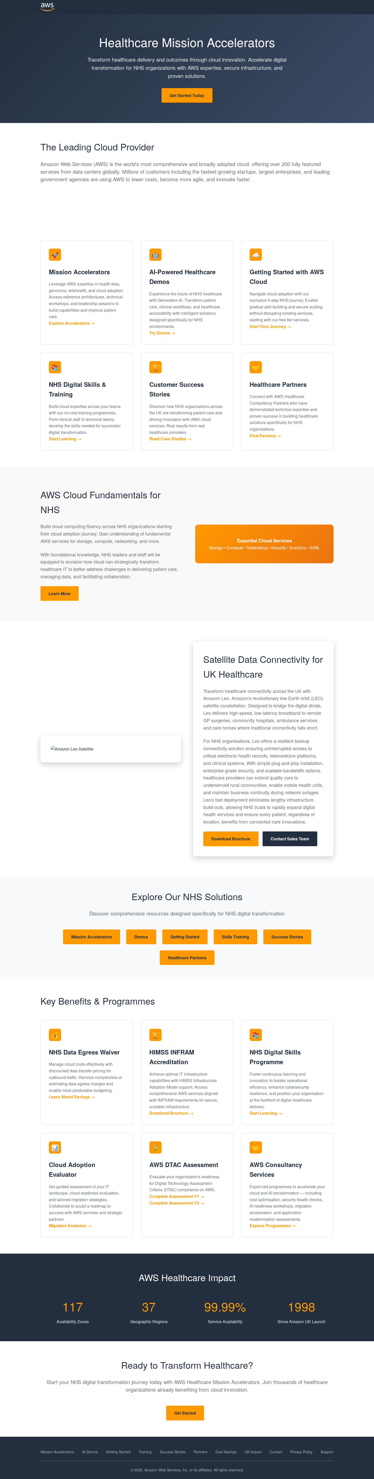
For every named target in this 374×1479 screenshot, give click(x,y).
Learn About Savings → (72, 1097)
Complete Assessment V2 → (176, 1203)
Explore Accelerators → (72, 323)
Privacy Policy (301, 1451)
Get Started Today (187, 95)
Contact (276, 1451)
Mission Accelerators (91, 937)
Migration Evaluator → (70, 1225)
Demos (141, 937)
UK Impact (253, 1451)
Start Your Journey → (270, 326)
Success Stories (287, 937)
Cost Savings (226, 1451)
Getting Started (184, 937)
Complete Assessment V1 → (176, 1196)
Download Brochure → (171, 1113)
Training (145, 1451)
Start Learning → (65, 439)
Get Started (185, 1413)
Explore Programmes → (273, 1225)
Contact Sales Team (290, 839)
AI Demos (90, 1451)
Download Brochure (230, 839)
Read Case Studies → (170, 439)
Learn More (59, 593)
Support (327, 1451)
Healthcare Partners (187, 958)
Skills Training (235, 937)
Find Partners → (265, 436)
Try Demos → (162, 333)
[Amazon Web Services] (47, 7)
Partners (200, 1451)
